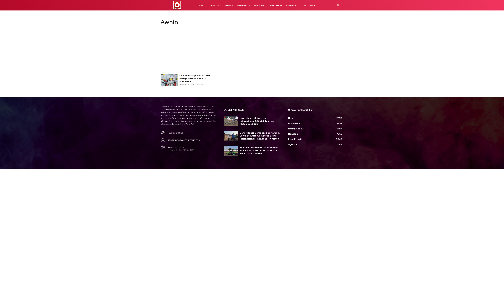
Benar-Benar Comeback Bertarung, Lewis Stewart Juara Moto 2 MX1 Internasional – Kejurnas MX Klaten (260, 136)
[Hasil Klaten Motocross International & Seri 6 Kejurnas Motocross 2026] (231, 121)
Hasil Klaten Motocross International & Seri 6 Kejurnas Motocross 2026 (257, 121)
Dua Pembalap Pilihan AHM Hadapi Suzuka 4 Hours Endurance (194, 78)
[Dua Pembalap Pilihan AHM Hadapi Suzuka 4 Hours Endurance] (169, 80)
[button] (338, 5)
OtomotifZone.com (186, 85)
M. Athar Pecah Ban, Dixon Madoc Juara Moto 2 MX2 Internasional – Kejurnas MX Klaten (259, 150)
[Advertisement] (252, 50)
